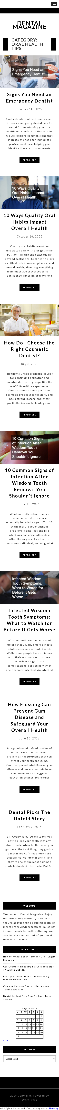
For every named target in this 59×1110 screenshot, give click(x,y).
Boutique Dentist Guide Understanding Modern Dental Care (26, 978)
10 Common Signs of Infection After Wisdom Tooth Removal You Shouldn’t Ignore (29, 483)
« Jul (6, 1040)
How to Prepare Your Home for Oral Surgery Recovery (29, 958)
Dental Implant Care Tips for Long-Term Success (27, 998)
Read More (29, 160)
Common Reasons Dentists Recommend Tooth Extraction (26, 988)
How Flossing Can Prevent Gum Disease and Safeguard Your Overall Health (29, 717)
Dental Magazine (29, 24)
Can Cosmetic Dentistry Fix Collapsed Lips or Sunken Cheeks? (28, 968)
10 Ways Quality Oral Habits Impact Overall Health (29, 221)
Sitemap (54, 1108)
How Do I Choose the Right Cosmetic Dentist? (29, 349)
